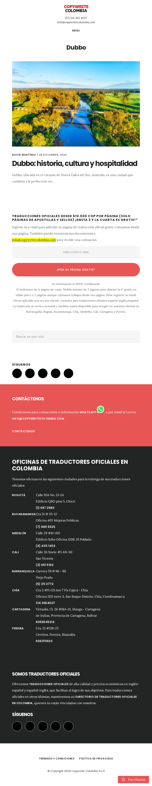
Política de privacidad (96, 758)
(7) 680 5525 (45, 527)
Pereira (18, 628)
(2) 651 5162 (44, 565)
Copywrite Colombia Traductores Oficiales (76, 9)
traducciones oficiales (48, 684)
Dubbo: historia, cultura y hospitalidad (74, 163)
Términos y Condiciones (56, 758)
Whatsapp (88, 412)
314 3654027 (45, 603)
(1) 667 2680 (45, 508)
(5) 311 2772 (44, 584)
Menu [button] (76, 31)
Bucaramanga (24, 514)
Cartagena (21, 609)
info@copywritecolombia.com (76, 22)
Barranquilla (23, 571)
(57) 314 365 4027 (76, 18)
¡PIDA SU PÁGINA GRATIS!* (76, 270)
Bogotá (18, 495)
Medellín (19, 533)
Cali (15, 552)
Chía (15, 590)
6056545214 (45, 622)
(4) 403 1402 (45, 546)
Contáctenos (23, 431)
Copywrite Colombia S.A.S (88, 771)
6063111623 (44, 641)
